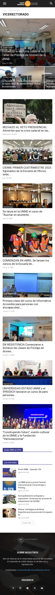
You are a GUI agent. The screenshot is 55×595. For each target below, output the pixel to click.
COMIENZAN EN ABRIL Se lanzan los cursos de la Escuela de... (26, 262)
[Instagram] (20, 588)
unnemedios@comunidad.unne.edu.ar (33, 570)
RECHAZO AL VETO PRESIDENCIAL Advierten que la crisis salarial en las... (26, 129)
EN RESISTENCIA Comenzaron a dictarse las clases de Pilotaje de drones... (23, 348)
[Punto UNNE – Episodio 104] (9, 472)
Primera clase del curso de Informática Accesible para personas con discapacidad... (27, 304)
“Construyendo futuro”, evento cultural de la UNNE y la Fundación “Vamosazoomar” (26, 436)
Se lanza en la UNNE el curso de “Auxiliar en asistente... (22, 213)
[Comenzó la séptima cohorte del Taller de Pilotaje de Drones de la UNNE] (27, 42)
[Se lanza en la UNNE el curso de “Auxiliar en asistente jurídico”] (27, 195)
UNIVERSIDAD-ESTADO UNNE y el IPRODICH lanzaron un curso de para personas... (25, 392)
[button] (4, 3)
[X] (34, 588)
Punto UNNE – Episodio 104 (29, 469)
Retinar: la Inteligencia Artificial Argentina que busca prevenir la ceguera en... (35, 512)
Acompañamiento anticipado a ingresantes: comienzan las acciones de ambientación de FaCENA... (35, 498)
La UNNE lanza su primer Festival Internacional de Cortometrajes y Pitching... (32, 485)
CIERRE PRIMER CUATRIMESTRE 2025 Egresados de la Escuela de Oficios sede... (27, 171)
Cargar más (26, 523)
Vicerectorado (8, 47)
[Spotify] (27, 588)
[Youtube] (42, 588)
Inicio (5, 10)
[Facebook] (13, 588)
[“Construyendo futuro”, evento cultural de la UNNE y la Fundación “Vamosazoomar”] (27, 416)
